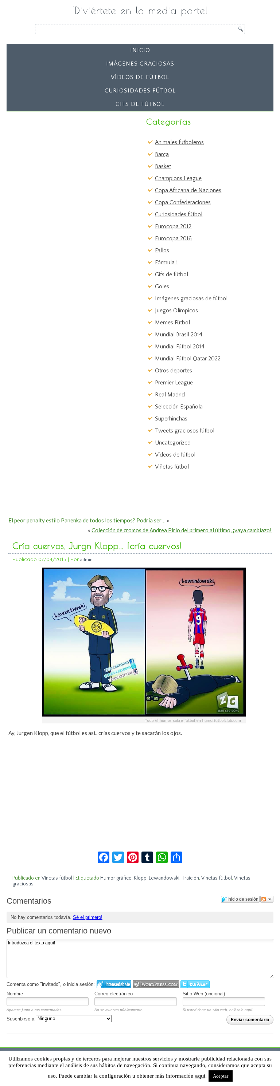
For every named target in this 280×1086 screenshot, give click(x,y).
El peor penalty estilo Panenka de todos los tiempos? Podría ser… (87, 520)
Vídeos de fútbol (140, 77)
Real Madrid (170, 394)
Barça (162, 154)
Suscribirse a (21, 1019)
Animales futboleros (179, 142)
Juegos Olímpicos (176, 310)
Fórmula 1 (166, 262)
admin (86, 559)
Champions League (178, 178)
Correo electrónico (113, 993)
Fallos (162, 250)
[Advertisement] (65, 159)
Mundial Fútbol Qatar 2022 (188, 358)
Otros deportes (173, 370)
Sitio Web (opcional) (204, 993)
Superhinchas (171, 418)
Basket (163, 166)
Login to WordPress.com (156, 984)
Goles (162, 286)
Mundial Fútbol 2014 (180, 346)
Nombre (15, 993)
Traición (190, 878)
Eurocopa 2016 (173, 238)
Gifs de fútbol (140, 104)
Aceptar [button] (220, 1076)
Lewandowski (164, 878)
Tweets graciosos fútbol (184, 430)
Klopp (140, 878)
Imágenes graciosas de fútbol (191, 298)
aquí (200, 1076)
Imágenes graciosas (140, 63)
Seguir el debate (266, 899)
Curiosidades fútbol (140, 90)
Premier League (174, 382)
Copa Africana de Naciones (188, 190)
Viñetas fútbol (172, 466)
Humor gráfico (116, 878)
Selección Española (179, 406)
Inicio (140, 50)
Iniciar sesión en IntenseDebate (114, 984)
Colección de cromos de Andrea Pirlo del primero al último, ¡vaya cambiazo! (182, 530)
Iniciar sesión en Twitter (195, 984)
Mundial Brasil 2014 (178, 334)
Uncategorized (173, 442)
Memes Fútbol (172, 322)
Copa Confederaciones (183, 202)
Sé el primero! (87, 917)
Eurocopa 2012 (173, 226)
